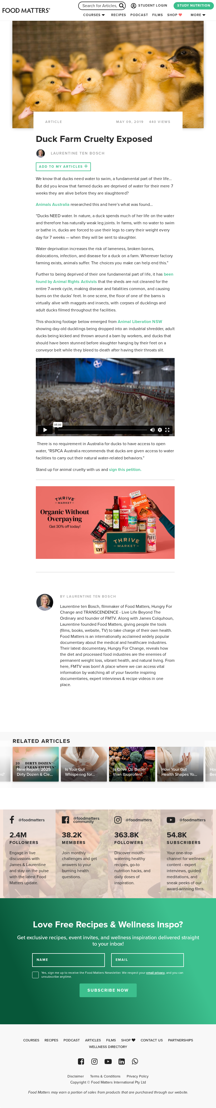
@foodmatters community (86, 820)
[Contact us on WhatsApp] (135, 1061)
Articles (93, 1040)
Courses (92, 15)
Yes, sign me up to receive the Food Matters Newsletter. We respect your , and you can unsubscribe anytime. (112, 974)
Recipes (118, 15)
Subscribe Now (108, 990)
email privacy (155, 973)
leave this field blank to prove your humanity (21, 904)
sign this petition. (125, 469)
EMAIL (122, 959)
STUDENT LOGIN (152, 5)
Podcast (139, 15)
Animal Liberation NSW (140, 321)
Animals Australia (53, 204)
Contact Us (152, 1040)
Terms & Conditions (105, 1076)
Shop (173, 15)
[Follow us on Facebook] (81, 1061)
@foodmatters (31, 820)
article (53, 122)
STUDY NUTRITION (193, 5)
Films (157, 15)
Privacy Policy (138, 1076)
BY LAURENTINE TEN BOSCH (88, 596)
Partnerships (180, 1040)
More (196, 15)
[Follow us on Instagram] (94, 1061)
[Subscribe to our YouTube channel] (108, 1061)
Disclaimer (75, 1076)
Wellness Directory (108, 1047)
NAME (42, 959)
